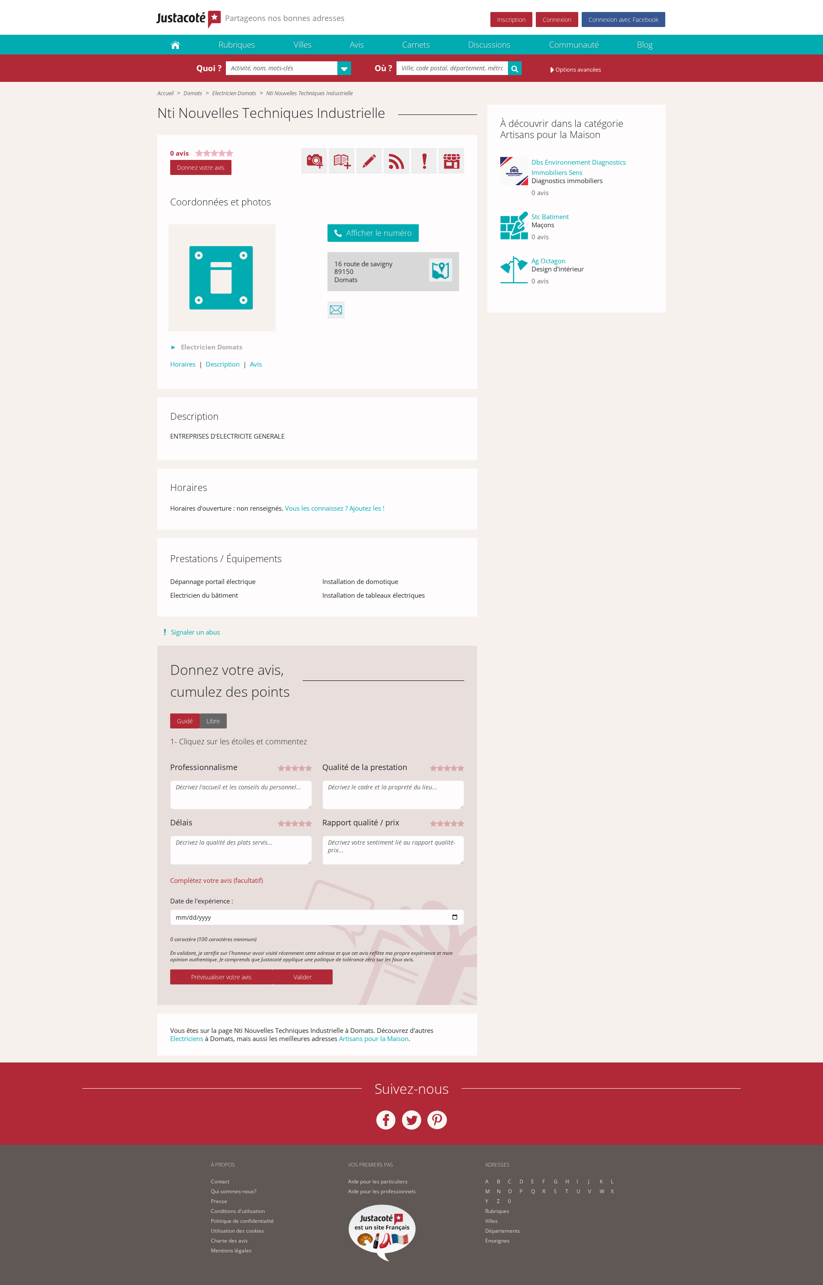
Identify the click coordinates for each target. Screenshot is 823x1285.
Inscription (511, 19)
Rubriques (237, 44)
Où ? (383, 68)
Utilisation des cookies (237, 1231)
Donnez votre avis (201, 167)
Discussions (489, 44)
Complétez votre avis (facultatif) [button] (216, 880)
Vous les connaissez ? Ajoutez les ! (334, 508)
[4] (301, 767)
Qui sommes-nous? (233, 1191)
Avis (357, 44)
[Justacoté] (175, 44)
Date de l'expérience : (201, 901)
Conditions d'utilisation (238, 1211)
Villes (303, 44)
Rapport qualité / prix (360, 822)
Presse (219, 1201)
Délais (181, 822)
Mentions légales (231, 1250)
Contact (220, 1181)
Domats (192, 93)
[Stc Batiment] (514, 230)
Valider (303, 977)
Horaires (182, 364)
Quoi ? (209, 68)
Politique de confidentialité (242, 1221)
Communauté (574, 44)
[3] (294, 767)
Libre (213, 721)
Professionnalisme (203, 767)
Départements (502, 1231)
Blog (645, 44)
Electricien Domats (234, 93)
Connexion (557, 19)
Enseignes (497, 1240)
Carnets (416, 44)
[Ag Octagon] (514, 274)
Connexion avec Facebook (623, 19)
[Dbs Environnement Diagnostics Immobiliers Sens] (514, 181)
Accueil (165, 93)
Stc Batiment (550, 216)
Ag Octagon (548, 260)
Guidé (185, 721)
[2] (288, 767)
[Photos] (222, 278)
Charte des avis (229, 1240)
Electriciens (186, 1038)
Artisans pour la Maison (373, 1038)
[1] (281, 767)
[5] (308, 767)
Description (223, 364)
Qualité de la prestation (364, 767)
